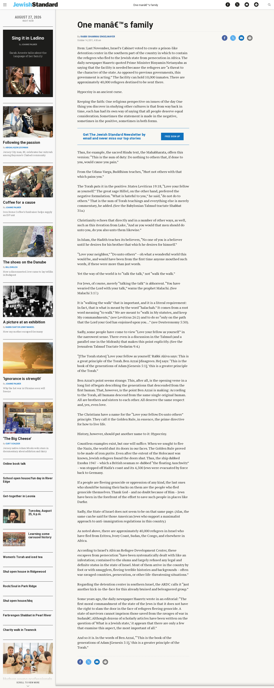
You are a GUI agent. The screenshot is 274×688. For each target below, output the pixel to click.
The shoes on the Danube (24, 262)
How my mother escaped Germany (23, 331)
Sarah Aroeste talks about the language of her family (28, 54)
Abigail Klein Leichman (17, 148)
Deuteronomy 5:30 (172, 322)
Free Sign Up (172, 136)
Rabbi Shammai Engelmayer (98, 36)
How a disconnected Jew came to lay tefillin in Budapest (28, 273)
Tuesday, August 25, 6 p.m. (40, 512)
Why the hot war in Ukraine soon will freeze (24, 389)
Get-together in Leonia (19, 496)
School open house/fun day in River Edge (28, 479)
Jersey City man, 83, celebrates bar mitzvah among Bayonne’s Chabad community (28, 153)
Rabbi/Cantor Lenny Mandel (20, 327)
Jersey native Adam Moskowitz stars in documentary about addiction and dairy (25, 449)
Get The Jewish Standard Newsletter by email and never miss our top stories (114, 136)
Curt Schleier (13, 444)
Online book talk (14, 463)
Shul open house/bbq (17, 600)
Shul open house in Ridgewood (24, 571)
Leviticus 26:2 (128, 317)
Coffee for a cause (19, 202)
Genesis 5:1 (137, 366)
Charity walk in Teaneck (19, 630)
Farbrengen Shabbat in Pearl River (27, 615)
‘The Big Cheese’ (17, 438)
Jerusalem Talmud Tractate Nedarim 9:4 (107, 346)
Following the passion (21, 142)
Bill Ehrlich (12, 267)
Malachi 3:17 (87, 293)
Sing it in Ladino (28, 38)
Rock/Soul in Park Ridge (20, 586)
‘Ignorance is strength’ (22, 378)
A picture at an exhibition (24, 322)
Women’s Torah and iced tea (22, 557)
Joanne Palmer (29, 45)
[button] (269, 4)
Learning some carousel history (39, 535)
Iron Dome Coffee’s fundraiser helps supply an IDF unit (27, 213)
